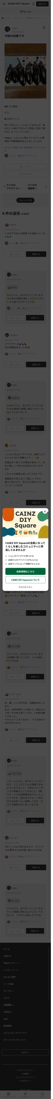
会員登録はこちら (25, 571)
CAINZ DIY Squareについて (25, 579)
